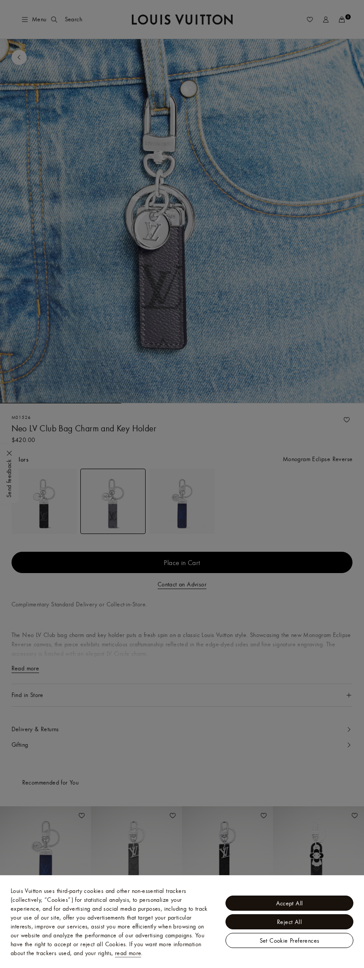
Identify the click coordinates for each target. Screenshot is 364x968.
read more (128, 953)
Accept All (289, 903)
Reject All (289, 922)
